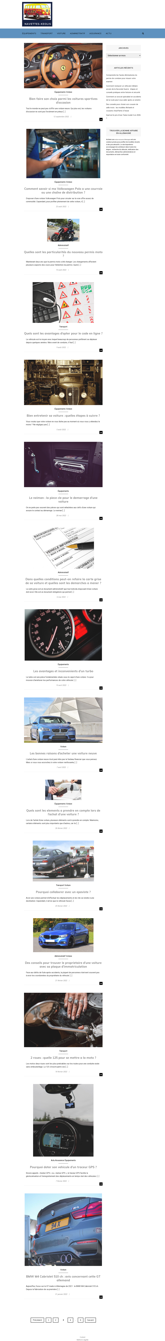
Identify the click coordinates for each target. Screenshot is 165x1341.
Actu (108, 33)
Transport (46, 33)
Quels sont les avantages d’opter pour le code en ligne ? (63, 333)
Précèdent (37, 1320)
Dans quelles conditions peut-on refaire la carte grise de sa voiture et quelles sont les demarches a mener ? (63, 581)
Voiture (61, 33)
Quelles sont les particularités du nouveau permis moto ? (63, 254)
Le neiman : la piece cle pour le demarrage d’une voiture (63, 499)
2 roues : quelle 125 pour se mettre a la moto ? (63, 1057)
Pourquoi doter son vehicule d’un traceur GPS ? (63, 1167)
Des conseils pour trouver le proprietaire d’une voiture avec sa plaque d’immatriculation (63, 964)
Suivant (90, 1320)
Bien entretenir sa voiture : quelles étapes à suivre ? (63, 415)
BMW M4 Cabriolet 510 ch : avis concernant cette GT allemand (63, 1278)
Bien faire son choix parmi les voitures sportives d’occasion (63, 100)
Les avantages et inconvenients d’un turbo (63, 671)
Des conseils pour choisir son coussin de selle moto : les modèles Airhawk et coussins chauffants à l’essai (122, 107)
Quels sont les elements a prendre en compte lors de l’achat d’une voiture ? (63, 812)
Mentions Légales (82, 1340)
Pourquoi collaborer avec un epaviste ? (63, 892)
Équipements (29, 33)
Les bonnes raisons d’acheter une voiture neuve (63, 753)
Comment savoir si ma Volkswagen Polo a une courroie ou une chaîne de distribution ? (63, 190)
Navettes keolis (71, 21)
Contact (82, 1337)
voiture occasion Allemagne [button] (122, 139)
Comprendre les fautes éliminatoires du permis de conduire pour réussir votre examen (121, 78)
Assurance (95, 33)
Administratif (77, 33)
